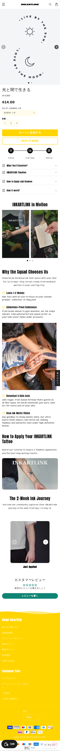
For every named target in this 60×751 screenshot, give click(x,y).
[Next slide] (54, 236)
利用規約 (6, 655)
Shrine (43, 737)
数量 (4, 119)
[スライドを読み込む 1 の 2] (31, 82)
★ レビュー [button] (57, 378)
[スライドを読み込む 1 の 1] (28, 82)
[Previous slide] (5, 236)
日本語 (28, 717)
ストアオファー (9, 678)
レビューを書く (30, 596)
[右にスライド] (56, 47)
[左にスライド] (3, 47)
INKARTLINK (25, 737)
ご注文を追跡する (10, 699)
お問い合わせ (8, 661)
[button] (50, 4)
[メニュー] (3, 4)
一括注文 (6, 693)
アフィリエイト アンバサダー (15, 686)
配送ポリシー (8, 650)
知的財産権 (7, 633)
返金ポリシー (8, 644)
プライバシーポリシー (12, 638)
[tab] (27, 260)
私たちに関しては (10, 627)
